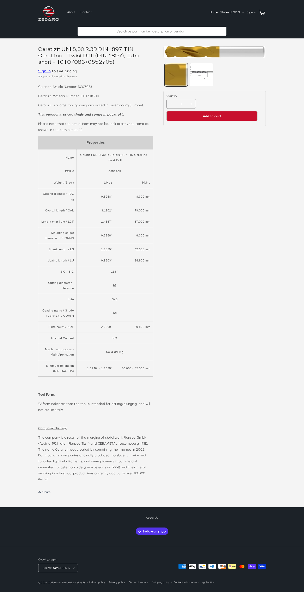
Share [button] (46, 492)
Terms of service (138, 582)
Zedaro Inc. (54, 582)
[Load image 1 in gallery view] (176, 74)
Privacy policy (117, 582)
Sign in (251, 12)
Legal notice (207, 582)
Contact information (185, 582)
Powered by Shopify (74, 582)
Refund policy (97, 582)
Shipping (43, 76)
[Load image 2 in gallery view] (201, 74)
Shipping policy (161, 582)
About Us (152, 517)
